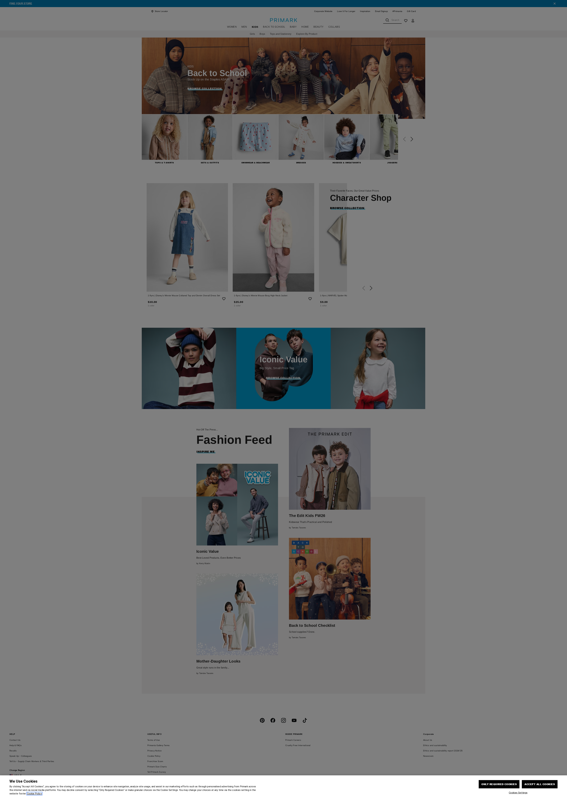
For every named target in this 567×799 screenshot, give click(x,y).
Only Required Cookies (499, 784)
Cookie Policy (34, 793)
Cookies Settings (518, 792)
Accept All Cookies (539, 784)
